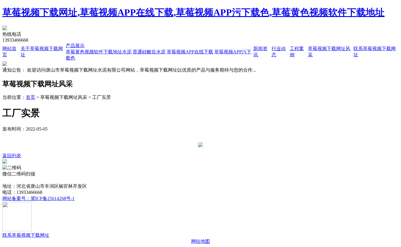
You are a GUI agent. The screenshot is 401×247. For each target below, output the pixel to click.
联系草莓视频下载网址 (228, 179)
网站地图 (200, 241)
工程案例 (144, 179)
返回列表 (11, 155)
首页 (30, 97)
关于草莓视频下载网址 (46, 179)
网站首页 (11, 179)
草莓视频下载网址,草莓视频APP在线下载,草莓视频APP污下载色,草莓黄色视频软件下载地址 (193, 12)
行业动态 (123, 179)
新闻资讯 (102, 179)
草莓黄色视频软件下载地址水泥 (99, 51)
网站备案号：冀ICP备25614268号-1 (38, 198)
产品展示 (75, 45)
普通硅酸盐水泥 (149, 51)
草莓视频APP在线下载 (190, 51)
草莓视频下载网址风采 (179, 179)
